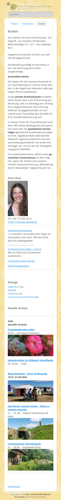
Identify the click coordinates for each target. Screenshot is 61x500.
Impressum (14, 486)
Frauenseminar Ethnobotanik (24, 443)
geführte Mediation (18, 265)
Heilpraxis (28, 23)
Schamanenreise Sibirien (21, 260)
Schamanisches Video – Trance (24, 249)
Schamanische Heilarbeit (21, 296)
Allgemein (13, 286)
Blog (10, 290)
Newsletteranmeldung (20, 230)
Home (15, 23)
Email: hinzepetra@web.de (22, 221)
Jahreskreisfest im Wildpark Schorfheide (30, 360)
